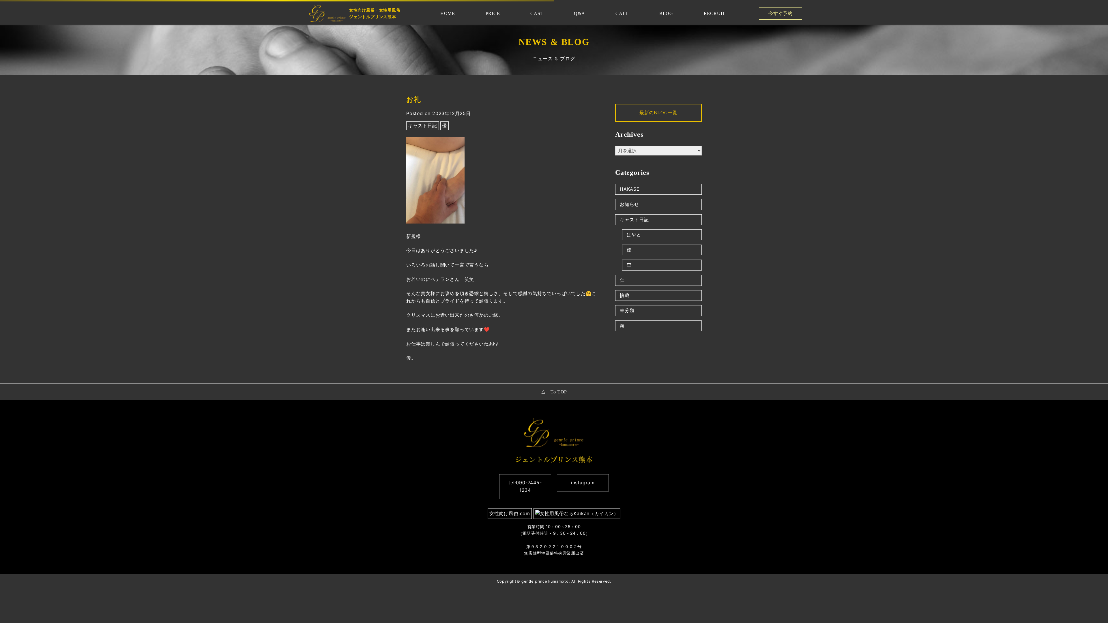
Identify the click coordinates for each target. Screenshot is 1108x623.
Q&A (579, 13)
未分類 (627, 310)
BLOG (666, 13)
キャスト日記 (422, 125)
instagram (583, 482)
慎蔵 (625, 295)
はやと (634, 234)
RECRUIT (715, 13)
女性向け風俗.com (509, 513)
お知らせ (629, 204)
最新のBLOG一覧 (658, 112)
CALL (622, 13)
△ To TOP (554, 391)
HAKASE (630, 189)
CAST (536, 13)
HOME (447, 13)
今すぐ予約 (780, 13)
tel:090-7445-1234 (525, 486)
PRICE (493, 13)
